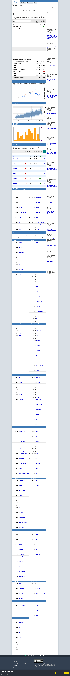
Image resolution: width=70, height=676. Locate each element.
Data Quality (38, 588)
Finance (37, 379)
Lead (20, 448)
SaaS (37, 284)
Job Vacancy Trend (52, 7)
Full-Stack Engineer (22, 441)
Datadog (37, 316)
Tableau (37, 357)
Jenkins (20, 379)
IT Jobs (14, 658)
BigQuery (37, 335)
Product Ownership (22, 492)
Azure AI (37, 313)
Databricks (21, 622)
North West (15, 178)
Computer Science (39, 229)
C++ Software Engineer (23, 470)
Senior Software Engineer (23, 453)
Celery (37, 453)
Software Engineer (22, 431)
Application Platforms (17, 240)
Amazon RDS (38, 345)
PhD (19, 595)
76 (44, 158)
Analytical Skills (38, 387)
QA (36, 583)
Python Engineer (22, 428)
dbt (36, 318)
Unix (37, 487)
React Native (38, 463)
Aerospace (37, 392)
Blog (20, 507)
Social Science (38, 409)
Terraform (37, 441)
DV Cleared (21, 598)
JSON (37, 468)
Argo (37, 610)
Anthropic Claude (39, 301)
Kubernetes (38, 202)
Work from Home (16, 161)
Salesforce (20, 644)
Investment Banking (39, 404)
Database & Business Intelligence (36, 323)
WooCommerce (21, 647)
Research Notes (16, 663)
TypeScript (21, 224)
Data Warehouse (38, 350)
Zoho (20, 649)
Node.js (37, 438)
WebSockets (38, 456)
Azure (20, 227)
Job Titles (15, 426)
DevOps (20, 219)
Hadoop (37, 370)
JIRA (19, 397)
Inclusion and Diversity (40, 384)
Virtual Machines (22, 605)
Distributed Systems (22, 482)
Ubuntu (37, 485)
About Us (14, 667)
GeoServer (20, 247)
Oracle (20, 632)
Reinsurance (21, 512)
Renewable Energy (22, 517)
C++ (36, 544)
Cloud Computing (39, 303)
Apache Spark (21, 254)
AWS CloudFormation (39, 311)
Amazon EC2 (38, 306)
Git (19, 377)
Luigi (20, 257)
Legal (37, 421)
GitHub (37, 281)
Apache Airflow (21, 252)
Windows (37, 482)
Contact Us (15, 669)
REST (37, 436)
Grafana (37, 612)
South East (14, 163)
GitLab (20, 387)
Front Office (38, 389)
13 (44, 163)
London (14, 156)
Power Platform (38, 298)
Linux (37, 217)
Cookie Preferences (24, 665)
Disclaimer (23, 666)
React (20, 214)
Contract (20, 5)
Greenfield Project (22, 490)
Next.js (37, 451)
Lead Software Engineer (23, 456)
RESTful (37, 443)
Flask (20, 217)
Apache (20, 242)
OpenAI (20, 624)
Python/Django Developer (23, 451)
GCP (19, 222)
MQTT (20, 338)
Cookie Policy (23, 663)
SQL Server (38, 340)
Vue (36, 446)
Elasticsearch (38, 328)
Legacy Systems (21, 527)
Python (20, 195)
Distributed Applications (23, 522)
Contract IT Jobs (16, 659)
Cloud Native (21, 480)
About (35, 2)
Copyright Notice (24, 660)
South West (15, 168)
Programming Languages (34, 529)
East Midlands (15, 183)
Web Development (39, 214)
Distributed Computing (23, 500)
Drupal (20, 264)
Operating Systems (33, 478)
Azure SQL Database (39, 365)
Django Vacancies (30, 2)
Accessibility (38, 586)
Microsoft (20, 627)
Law (36, 419)
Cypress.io (20, 382)
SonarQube (21, 399)
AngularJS (37, 448)
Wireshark (20, 328)
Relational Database (39, 330)
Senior (20, 436)
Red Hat (20, 634)
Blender (37, 242)
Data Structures (21, 487)
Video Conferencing (22, 515)
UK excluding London (16, 158)
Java (36, 549)
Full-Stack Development (23, 212)
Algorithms (21, 485)
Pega (20, 639)
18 (44, 168)
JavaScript (37, 195)
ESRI (20, 629)
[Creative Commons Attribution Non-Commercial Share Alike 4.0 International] (45, 661)
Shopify (20, 274)
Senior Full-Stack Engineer (23, 475)
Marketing (37, 414)
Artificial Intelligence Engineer (24, 473)
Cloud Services (33, 272)
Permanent (15, 5)
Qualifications (16, 581)
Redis (37, 355)
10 (44, 178)
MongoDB (37, 338)
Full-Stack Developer (22, 463)
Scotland (14, 166)
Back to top (16, 652)
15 (44, 173)
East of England (15, 171)
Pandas (37, 475)
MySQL (37, 372)
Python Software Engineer (23, 443)
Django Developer (22, 446)
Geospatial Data (38, 343)
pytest (37, 470)
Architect (20, 468)
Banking (37, 397)
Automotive (38, 394)
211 (44, 153)
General (32, 375)
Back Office (38, 416)
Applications (32, 240)
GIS (36, 360)
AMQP (20, 333)
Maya (37, 244)
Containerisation (38, 224)
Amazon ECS (38, 291)
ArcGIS (20, 244)
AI (19, 202)
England (14, 153)
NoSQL (37, 333)
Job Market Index (23, 2)
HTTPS (20, 335)
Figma (37, 286)
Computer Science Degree (40, 222)
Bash (37, 546)
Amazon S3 (38, 308)
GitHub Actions (38, 296)
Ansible (37, 605)
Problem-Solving (38, 197)
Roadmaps (21, 549)
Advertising (38, 411)
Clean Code (38, 227)
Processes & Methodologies (18, 529)
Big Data (37, 367)
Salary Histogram (51, 12)
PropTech (20, 495)
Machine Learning (22, 576)
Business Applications (17, 272)
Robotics (20, 497)
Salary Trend (51, 9)
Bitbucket (20, 389)
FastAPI (20, 207)
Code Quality (38, 219)
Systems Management (34, 600)
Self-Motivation (21, 502)
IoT (19, 524)
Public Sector (38, 382)
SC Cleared (21, 593)
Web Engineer (21, 458)
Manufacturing (38, 399)
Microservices (38, 212)
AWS (20, 197)
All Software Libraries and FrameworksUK (21, 52)
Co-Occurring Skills (52, 17)
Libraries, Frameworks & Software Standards (37, 426)
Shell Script (38, 554)
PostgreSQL (38, 209)
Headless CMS (21, 267)
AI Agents (20, 505)
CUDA (20, 510)
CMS (20, 262)
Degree (20, 583)
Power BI (37, 352)
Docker (20, 229)
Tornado (20, 259)
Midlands (14, 173)
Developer (20, 433)
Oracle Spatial (21, 249)
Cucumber (20, 394)
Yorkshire (14, 185)
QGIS (37, 362)
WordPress (21, 269)
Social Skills (38, 377)
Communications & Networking (18, 323)
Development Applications (17, 375)
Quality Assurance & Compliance (35, 581)
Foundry (20, 637)
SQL (36, 539)
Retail (37, 424)
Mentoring (37, 207)
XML (36, 473)
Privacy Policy (23, 661)
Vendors (15, 617)
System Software (16, 600)
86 (44, 161)
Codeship (20, 392)
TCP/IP (20, 325)
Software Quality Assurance (40, 593)
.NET (36, 458)
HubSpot (20, 642)
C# (36, 541)
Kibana (37, 615)
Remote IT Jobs (15, 661)
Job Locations (51, 15)
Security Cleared (21, 588)
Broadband (21, 330)
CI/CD (20, 209)
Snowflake (37, 321)
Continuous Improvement (23, 569)
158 (44, 156)
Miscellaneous (16, 478)
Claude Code (21, 384)
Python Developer (22, 438)
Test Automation (22, 571)
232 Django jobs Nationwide (52, 22)
